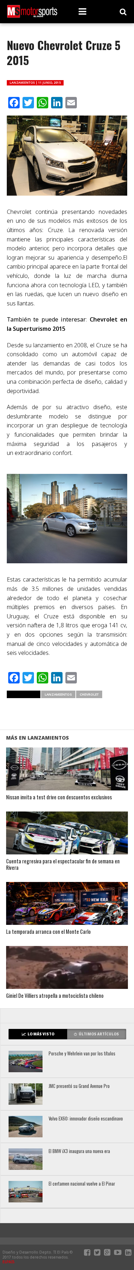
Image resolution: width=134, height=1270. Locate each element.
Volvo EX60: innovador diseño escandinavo (86, 1119)
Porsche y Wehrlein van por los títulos (82, 1054)
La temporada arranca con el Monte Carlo (48, 931)
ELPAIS (9, 1261)
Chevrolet (89, 694)
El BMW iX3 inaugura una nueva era (79, 1151)
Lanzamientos (58, 694)
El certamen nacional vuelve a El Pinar (82, 1184)
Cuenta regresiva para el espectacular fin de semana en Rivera (63, 864)
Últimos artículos (99, 1034)
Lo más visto (41, 1034)
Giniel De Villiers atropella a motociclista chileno (55, 995)
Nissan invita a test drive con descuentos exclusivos (59, 797)
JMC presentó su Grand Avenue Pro (79, 1086)
